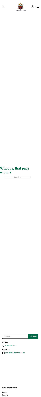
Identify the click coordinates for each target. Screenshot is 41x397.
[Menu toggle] (37, 7)
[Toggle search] (3, 7)
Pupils (4, 393)
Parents (5, 395)
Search (34, 336)
